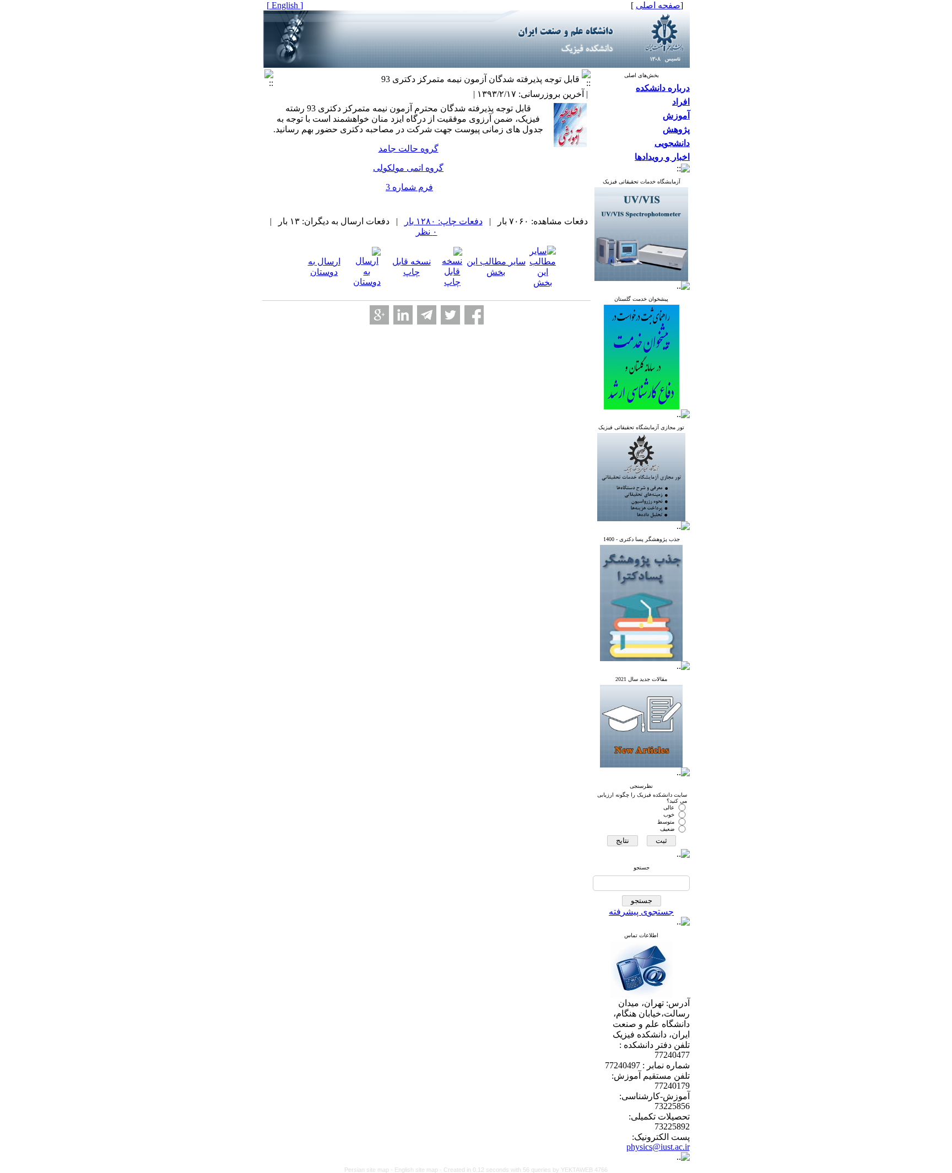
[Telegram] (426, 315)
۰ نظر (426, 231)
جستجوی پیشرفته (641, 911)
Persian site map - (369, 1169)
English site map (417, 1169)
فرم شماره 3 (409, 187)
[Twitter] (450, 315)
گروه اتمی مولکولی (408, 167)
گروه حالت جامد (408, 148)
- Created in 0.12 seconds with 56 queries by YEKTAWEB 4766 (524, 1169)
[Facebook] (474, 315)
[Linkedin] (403, 315)
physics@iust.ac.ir (658, 1147)
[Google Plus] (379, 315)
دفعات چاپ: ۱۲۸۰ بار (443, 221)
